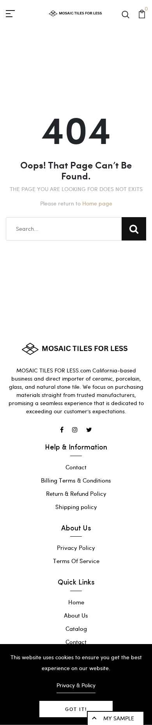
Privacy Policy (76, 547)
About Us (76, 615)
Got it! (76, 709)
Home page (97, 203)
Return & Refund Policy (76, 493)
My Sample (118, 718)
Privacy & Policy (76, 685)
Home (76, 602)
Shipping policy (76, 507)
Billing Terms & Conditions (76, 480)
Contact (76, 467)
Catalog (76, 628)
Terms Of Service (76, 561)
